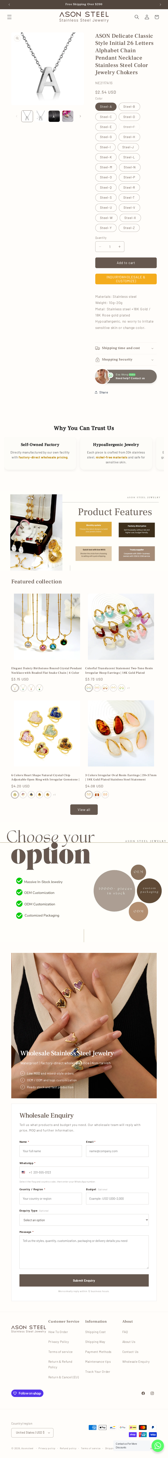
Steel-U (106, 207)
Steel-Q (106, 187)
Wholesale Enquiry (136, 1361)
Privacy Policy (58, 1341)
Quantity (101, 237)
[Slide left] (15, 116)
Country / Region (32, 1189)
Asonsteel (27, 1448)
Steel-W (106, 218)
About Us (128, 1341)
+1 (128, 688)
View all (84, 809)
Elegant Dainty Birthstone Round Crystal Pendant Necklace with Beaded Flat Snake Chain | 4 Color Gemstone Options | (46, 670)
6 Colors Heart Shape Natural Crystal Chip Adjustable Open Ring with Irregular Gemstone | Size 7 (45, 777)
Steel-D (129, 117)
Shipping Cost (95, 1332)
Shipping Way (95, 1341)
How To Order (58, 1332)
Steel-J (128, 147)
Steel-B (129, 106)
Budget (96, 1189)
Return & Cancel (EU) (63, 1377)
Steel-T (129, 197)
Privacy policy (47, 1448)
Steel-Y (106, 228)
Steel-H (129, 137)
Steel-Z (129, 228)
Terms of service (60, 1352)
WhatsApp (27, 1163)
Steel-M (106, 167)
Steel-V (129, 207)
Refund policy (68, 1448)
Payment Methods (98, 1352)
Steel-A (106, 106)
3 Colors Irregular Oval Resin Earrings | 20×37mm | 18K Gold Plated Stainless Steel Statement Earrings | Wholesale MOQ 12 (121, 777)
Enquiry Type (34, 1210)
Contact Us (130, 1352)
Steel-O (106, 177)
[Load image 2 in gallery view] (40, 116)
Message (26, 1232)
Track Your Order (97, 1371)
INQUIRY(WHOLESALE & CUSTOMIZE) (126, 279)
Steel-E (106, 127)
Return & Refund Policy (60, 1364)
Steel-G (106, 137)
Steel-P (129, 177)
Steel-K (106, 157)
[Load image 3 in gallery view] (54, 116)
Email (90, 1141)
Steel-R (129, 187)
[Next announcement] (159, 4)
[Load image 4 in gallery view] (67, 116)
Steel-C (106, 117)
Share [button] (103, 392)
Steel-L (129, 157)
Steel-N (130, 167)
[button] (9, 17)
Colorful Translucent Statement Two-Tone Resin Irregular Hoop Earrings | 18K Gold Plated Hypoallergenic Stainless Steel (119, 670)
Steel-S (106, 197)
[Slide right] (79, 116)
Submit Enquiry (84, 1280)
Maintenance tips (98, 1361)
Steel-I (105, 147)
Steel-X (130, 218)
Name (24, 1141)
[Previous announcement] (8, 4)
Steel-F (131, 128)
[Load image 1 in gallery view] (27, 116)
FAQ (125, 1332)
